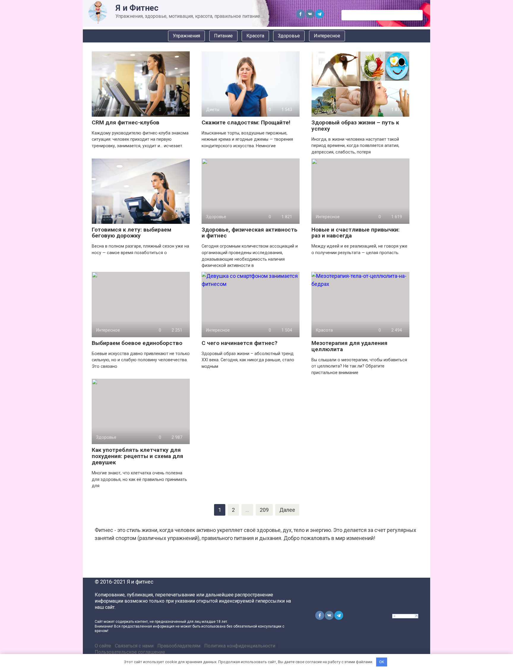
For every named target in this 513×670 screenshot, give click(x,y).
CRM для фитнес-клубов (125, 122)
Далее (287, 510)
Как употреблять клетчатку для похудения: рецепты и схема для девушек (137, 456)
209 (264, 510)
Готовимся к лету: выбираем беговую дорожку (131, 232)
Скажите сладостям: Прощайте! (246, 122)
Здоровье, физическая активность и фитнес (249, 232)
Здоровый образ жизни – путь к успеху (355, 125)
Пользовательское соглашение (130, 652)
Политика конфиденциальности (239, 646)
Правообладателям (178, 646)
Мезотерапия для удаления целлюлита (349, 346)
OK (381, 662)
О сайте (103, 646)
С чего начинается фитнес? (239, 343)
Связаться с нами (134, 646)
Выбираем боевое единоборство (137, 343)
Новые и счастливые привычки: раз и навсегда (355, 232)
